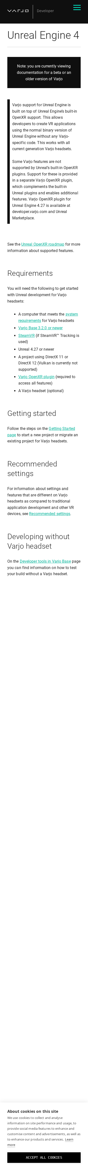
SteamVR (26, 335)
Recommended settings (49, 513)
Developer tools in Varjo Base (45, 561)
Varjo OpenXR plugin (36, 376)
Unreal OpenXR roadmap (42, 244)
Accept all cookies (44, 1157)
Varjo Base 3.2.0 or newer (40, 328)
